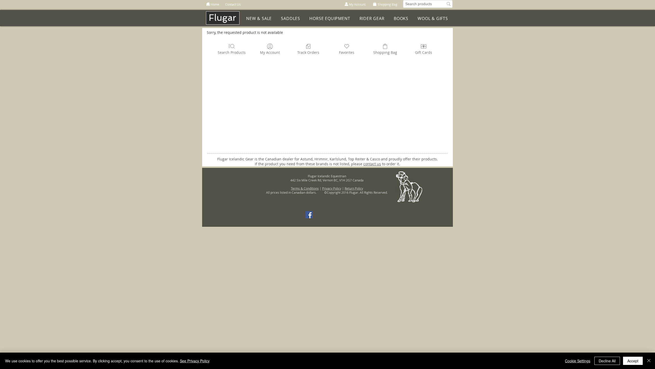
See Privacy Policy (195, 360)
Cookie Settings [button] (577, 360)
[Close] (649, 361)
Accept (632, 360)
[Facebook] (309, 214)
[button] (330, 18)
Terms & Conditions (305, 188)
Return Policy (354, 188)
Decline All (607, 360)
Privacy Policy (331, 188)
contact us (372, 163)
